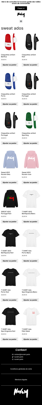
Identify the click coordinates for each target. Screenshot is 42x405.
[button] (21, 21)
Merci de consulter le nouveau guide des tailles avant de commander (21, 3)
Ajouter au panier (10, 65)
